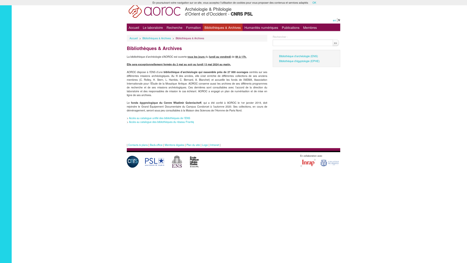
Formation (193, 27)
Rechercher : (280, 37)
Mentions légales (174, 145)
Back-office (156, 145)
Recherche (174, 27)
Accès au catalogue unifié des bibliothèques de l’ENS (159, 118)
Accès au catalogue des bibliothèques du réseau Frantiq (161, 122)
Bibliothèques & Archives (222, 27)
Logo (205, 145)
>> (335, 43)
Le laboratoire (153, 27)
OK (314, 2)
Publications (291, 27)
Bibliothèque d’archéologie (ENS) (298, 56)
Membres (310, 27)
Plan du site (193, 145)
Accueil (134, 27)
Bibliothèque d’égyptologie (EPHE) (299, 61)
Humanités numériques (261, 27)
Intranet (214, 145)
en (334, 20)
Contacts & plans (138, 145)
